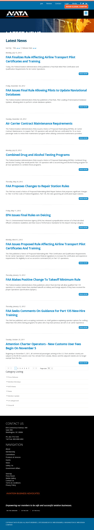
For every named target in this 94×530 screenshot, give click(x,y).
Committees (10, 454)
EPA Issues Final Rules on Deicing (28, 215)
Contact (58, 3)
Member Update (13, 396)
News (10, 391)
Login (67, 3)
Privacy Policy (11, 485)
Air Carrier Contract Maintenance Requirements (39, 123)
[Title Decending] (19, 48)
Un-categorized (13, 401)
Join (41, 3)
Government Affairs (13, 468)
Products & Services (13, 457)
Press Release (13, 377)
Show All (11, 405)
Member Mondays (14, 382)
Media (74, 3)
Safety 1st (9, 465)
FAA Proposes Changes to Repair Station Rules (37, 186)
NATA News (12, 386)
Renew (49, 3)
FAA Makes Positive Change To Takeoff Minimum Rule (43, 279)
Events (8, 460)
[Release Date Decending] (35, 48)
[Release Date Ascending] (34, 48)
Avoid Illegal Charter (76, 6)
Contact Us (10, 480)
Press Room (10, 476)
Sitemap (9, 474)
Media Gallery (11, 478)
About (8, 449)
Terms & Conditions (13, 483)
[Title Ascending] (17, 48)
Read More (83, 74)
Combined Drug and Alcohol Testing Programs (38, 155)
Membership (10, 452)
